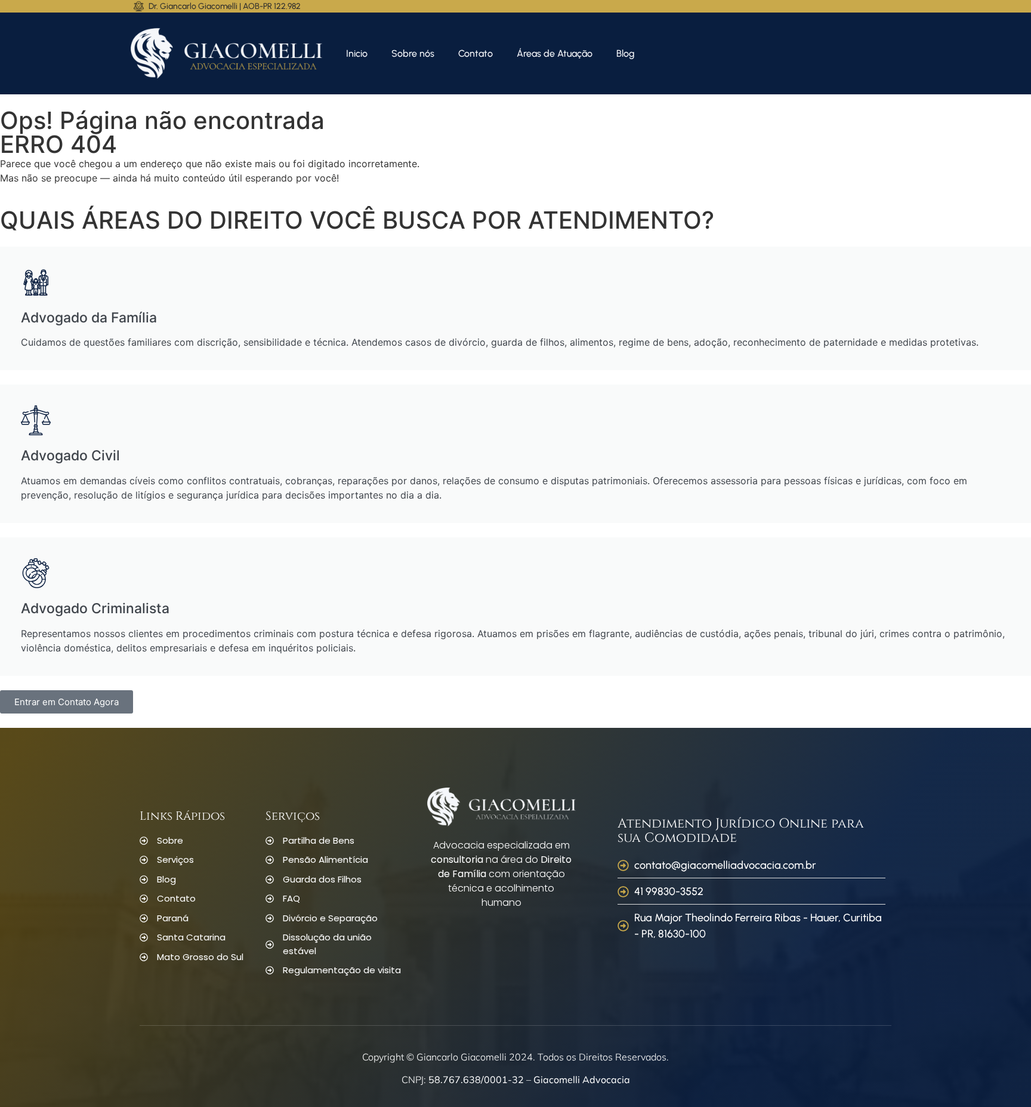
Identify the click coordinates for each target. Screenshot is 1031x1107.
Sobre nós (412, 53)
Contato (475, 53)
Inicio (357, 53)
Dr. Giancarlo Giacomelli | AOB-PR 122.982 (225, 6)
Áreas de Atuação (554, 53)
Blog (625, 53)
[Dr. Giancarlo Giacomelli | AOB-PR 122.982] (139, 6)
